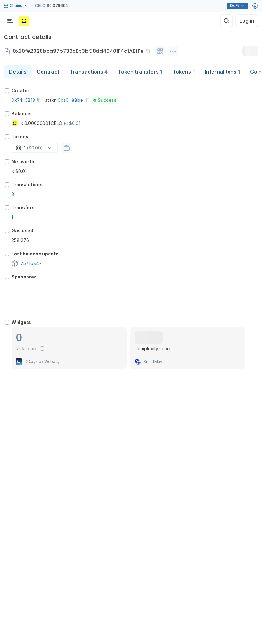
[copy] (149, 51)
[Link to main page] (24, 21)
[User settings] (255, 6)
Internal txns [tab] (222, 71)
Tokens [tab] (184, 71)
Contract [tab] (48, 71)
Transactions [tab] (89, 71)
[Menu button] (10, 20)
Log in (246, 21)
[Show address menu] (173, 51)
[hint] (7, 90)
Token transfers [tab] (140, 71)
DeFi (234, 5)
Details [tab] (18, 71)
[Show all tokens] (66, 148)
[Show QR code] (160, 51)
